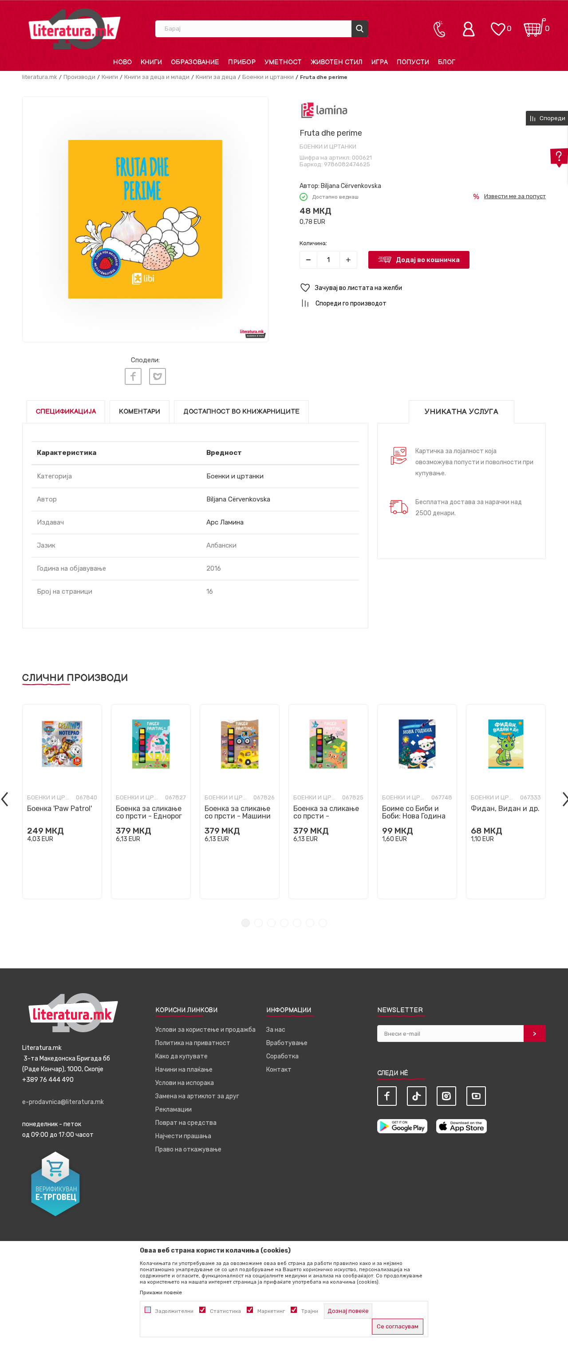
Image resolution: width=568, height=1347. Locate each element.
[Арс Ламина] (324, 110)
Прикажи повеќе (161, 1292)
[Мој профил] (470, 28)
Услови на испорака (184, 1083)
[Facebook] (133, 376)
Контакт (279, 1069)
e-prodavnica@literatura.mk (63, 1102)
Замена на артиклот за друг (197, 1096)
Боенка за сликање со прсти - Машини (238, 812)
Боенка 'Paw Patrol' (59, 808)
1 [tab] (245, 923)
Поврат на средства (186, 1123)
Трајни (309, 1311)
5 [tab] (297, 923)
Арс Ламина (225, 522)
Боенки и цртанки (268, 77)
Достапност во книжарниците (241, 411)
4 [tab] (284, 923)
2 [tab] (258, 923)
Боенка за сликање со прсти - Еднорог (149, 812)
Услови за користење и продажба (205, 1030)
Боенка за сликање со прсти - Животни (326, 816)
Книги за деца (216, 77)
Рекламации (173, 1109)
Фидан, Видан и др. (505, 808)
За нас (275, 1030)
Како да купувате (181, 1056)
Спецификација (66, 411)
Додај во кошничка (428, 260)
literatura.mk (39, 77)
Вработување (287, 1043)
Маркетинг (271, 1311)
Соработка (282, 1056)
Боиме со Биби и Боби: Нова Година (414, 812)
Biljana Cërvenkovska (351, 186)
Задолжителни (174, 1311)
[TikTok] (417, 1096)
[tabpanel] (62, 801)
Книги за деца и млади (156, 77)
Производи (79, 77)
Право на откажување (188, 1149)
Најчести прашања (183, 1136)
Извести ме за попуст (515, 196)
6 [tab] (310, 923)
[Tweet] (157, 376)
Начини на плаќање (184, 1069)
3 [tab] (271, 923)
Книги (110, 77)
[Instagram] (446, 1096)
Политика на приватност (192, 1043)
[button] (423, 288)
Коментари (139, 411)
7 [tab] (323, 923)
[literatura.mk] (74, 28)
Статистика (225, 1311)
